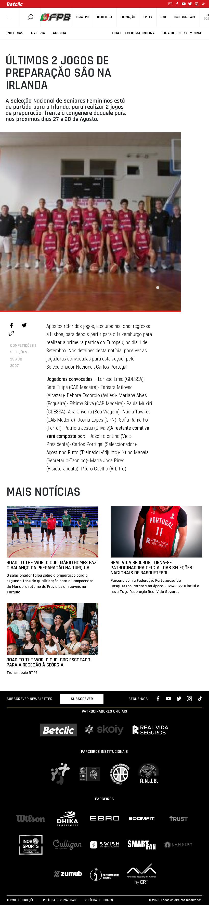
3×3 (163, 17)
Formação (128, 17)
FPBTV (147, 17)
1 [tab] (157, 287)
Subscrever (82, 699)
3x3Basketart (184, 17)
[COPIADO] (11, 334)
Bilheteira (104, 17)
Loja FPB (82, 17)
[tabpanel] (90, 221)
